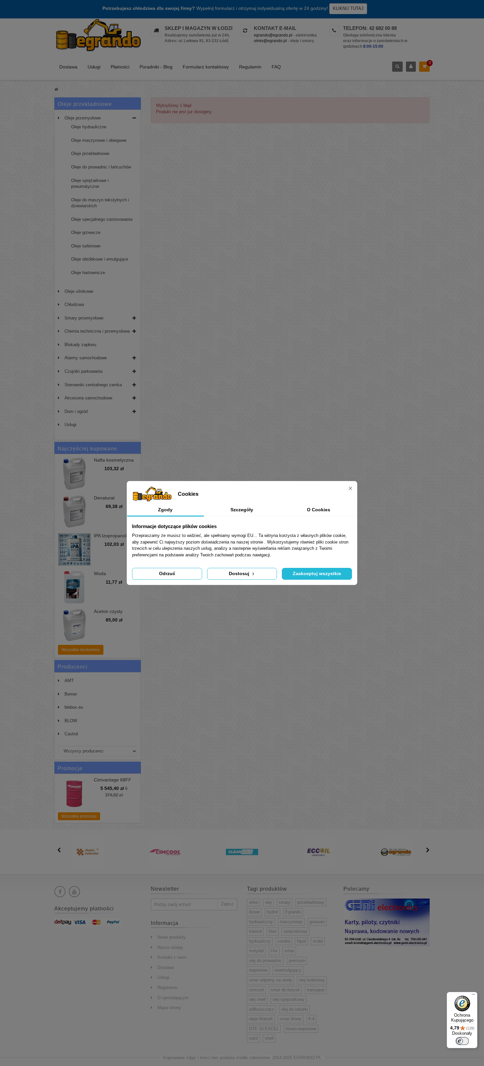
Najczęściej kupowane (87, 448)
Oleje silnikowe (79, 291)
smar (289, 950)
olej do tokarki (294, 1009)
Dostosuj (240, 573)
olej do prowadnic (265, 960)
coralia (284, 941)
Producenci (73, 667)
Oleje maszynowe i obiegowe (98, 140)
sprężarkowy (295, 931)
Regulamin (250, 66)
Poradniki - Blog (156, 66)
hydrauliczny (261, 921)
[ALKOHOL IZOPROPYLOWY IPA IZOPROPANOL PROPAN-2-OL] (74, 549)
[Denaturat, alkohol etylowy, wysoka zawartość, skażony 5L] (74, 511)
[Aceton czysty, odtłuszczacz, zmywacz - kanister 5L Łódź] (74, 625)
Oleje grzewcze (85, 232)
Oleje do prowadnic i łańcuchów (101, 167)
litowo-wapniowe (301, 1028)
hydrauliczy (260, 941)
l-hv (274, 950)
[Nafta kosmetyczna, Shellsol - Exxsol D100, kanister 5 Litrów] (74, 474)
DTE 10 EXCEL (264, 1028)
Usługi (94, 66)
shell (269, 1038)
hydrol (272, 911)
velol (253, 1038)
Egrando (293, 911)
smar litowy (291, 1018)
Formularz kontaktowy (206, 66)
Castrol (71, 733)
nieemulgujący (288, 970)
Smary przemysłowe (84, 318)
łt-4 (311, 1018)
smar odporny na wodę (270, 979)
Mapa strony (169, 1007)
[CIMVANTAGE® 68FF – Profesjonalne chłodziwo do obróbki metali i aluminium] (74, 793)
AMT (69, 680)
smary (284, 902)
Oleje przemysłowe (83, 117)
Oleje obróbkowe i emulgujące (99, 259)
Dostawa (68, 66)
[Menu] (473, 996)
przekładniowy (310, 902)
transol (255, 931)
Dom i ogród (76, 411)
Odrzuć (167, 573)
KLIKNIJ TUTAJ (348, 8)
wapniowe (258, 970)
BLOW (71, 720)
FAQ (276, 66)
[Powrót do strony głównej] (56, 89)
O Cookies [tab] (318, 509)
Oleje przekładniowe (90, 153)
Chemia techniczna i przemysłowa (97, 331)
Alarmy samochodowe (86, 357)
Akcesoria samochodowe (88, 397)
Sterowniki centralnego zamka (93, 384)
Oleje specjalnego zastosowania (101, 219)
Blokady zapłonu (80, 344)
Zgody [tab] (165, 509)
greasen (317, 921)
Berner (71, 694)
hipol (301, 941)
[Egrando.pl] (97, 36)
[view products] (88, 851)
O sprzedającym (173, 997)
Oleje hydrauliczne (88, 126)
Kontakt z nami (171, 957)
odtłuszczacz (261, 1009)
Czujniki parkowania (83, 371)
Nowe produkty (171, 937)
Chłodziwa (74, 304)
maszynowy (291, 921)
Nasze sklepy (170, 947)
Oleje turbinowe (85, 245)
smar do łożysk (285, 989)
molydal (256, 950)
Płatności (120, 66)
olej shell (257, 999)
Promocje (70, 768)
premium (297, 960)
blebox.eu (74, 707)
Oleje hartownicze (88, 272)
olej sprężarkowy (289, 999)
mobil (318, 941)
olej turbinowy (312, 979)
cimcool (256, 989)
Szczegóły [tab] (241, 509)
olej (268, 902)
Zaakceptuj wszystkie (317, 573)
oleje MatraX (261, 1018)
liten (273, 931)
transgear (316, 989)
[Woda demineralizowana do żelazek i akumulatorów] (74, 587)
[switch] (462, 1041)
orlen (253, 902)
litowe (254, 911)
